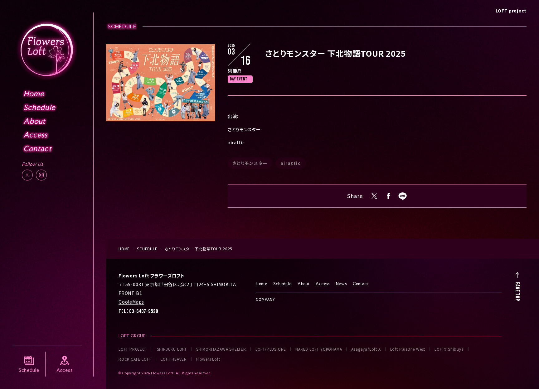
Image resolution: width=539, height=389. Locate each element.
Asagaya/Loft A (366, 349)
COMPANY (265, 299)
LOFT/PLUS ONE (270, 349)
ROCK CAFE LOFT (135, 359)
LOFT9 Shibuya (449, 349)
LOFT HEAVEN (174, 359)
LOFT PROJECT (133, 349)
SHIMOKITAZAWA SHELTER (221, 349)
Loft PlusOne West (407, 349)
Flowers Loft (208, 359)
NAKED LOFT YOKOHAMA (318, 349)
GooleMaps (131, 302)
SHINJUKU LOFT (172, 349)
